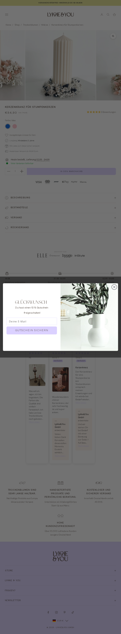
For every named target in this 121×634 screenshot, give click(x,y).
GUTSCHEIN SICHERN (32, 330)
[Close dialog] (114, 287)
